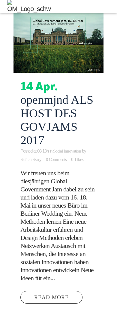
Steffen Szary (30, 159)
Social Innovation (67, 151)
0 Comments (56, 159)
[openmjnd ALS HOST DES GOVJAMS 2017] (59, 43)
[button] (111, 6)
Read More (51, 297)
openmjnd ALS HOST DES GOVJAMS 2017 (56, 120)
